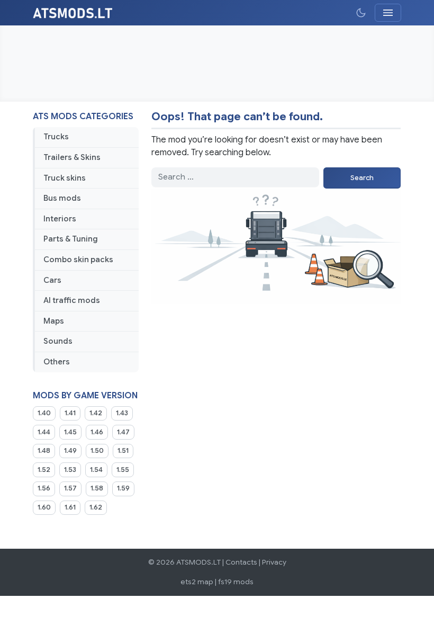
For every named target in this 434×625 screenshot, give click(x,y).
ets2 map (196, 581)
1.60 (44, 507)
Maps (53, 321)
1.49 (70, 451)
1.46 (97, 432)
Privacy (274, 562)
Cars (52, 280)
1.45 (70, 432)
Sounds (58, 341)
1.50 (97, 451)
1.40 (44, 413)
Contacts (241, 562)
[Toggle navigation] (388, 13)
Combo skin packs (78, 259)
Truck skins (64, 178)
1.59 (123, 488)
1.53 (70, 470)
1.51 (123, 451)
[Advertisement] (217, 63)
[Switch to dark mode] (360, 13)
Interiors (59, 219)
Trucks (56, 136)
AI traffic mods (71, 300)
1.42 (95, 413)
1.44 (44, 432)
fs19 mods (236, 581)
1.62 (95, 507)
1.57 (70, 488)
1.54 (96, 470)
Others (56, 362)
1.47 (123, 432)
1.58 (97, 488)
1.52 (44, 470)
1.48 (44, 451)
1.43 (122, 413)
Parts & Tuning (70, 239)
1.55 (122, 470)
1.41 (70, 413)
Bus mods (62, 198)
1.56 (44, 488)
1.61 (70, 507)
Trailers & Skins (72, 157)
